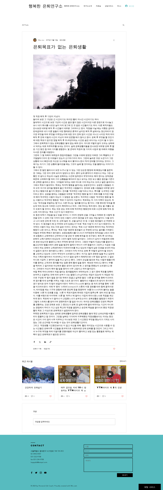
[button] (123, 25)
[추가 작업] (114, 40)
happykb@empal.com (39, 462)
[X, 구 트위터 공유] (40, 342)
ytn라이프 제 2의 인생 (109, 387)
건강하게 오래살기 (33, 387)
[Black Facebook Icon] (31, 472)
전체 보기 (123, 361)
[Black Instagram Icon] (40, 472)
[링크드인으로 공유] (45, 342)
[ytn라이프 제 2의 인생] (110, 374)
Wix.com (74, 486)
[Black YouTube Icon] (45, 472)
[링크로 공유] (50, 342)
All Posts (25, 25)
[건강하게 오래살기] (38, 374)
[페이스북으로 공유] (34, 342)
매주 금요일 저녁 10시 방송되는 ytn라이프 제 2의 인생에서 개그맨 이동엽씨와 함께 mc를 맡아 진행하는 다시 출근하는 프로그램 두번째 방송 (74, 389)
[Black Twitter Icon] (36, 472)
